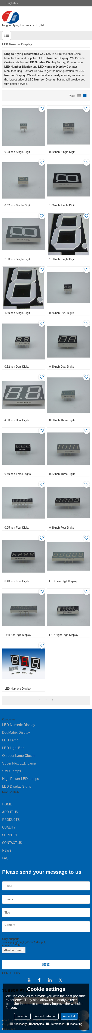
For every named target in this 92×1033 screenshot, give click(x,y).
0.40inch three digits (17, 474)
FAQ (5, 858)
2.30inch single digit (17, 259)
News (7, 850)
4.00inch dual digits (16, 420)
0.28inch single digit (17, 152)
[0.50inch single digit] (68, 127)
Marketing (76, 1024)
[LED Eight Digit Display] (68, 610)
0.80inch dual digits (61, 366)
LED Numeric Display (17, 688)
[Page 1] (39, 700)
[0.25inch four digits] (23, 502)
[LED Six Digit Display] (23, 610)
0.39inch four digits (61, 527)
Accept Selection (45, 1016)
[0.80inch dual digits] (68, 341)
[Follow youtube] (28, 980)
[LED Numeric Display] (23, 663)
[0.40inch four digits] (23, 556)
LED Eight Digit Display (63, 634)
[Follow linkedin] (50, 980)
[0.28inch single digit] (23, 127)
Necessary (20, 1024)
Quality (9, 827)
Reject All (22, 1016)
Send (46, 964)
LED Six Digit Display (17, 634)
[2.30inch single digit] (23, 234)
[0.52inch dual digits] (23, 341)
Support (9, 835)
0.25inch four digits (16, 527)
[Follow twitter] (60, 980)
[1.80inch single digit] (68, 180)
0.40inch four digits (16, 581)
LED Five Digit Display (63, 581)
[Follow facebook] (39, 980)
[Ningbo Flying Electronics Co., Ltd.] (46, 15)
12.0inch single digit (17, 313)
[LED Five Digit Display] (68, 556)
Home (7, 804)
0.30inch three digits (62, 420)
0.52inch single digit (17, 205)
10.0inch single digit (62, 259)
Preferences (56, 1024)
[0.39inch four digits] (68, 502)
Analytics (38, 1024)
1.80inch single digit (62, 205)
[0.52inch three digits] (68, 449)
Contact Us (12, 843)
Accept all (69, 1016)
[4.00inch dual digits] (23, 395)
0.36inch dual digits (61, 313)
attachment (15, 950)
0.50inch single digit (62, 152)
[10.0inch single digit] (68, 234)
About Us (10, 812)
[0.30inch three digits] (68, 395)
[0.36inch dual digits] (68, 288)
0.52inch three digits (62, 474)
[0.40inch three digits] (23, 449)
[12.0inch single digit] (23, 288)
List (79, 95)
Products (11, 820)
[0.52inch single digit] (23, 180)
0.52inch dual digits (16, 366)
